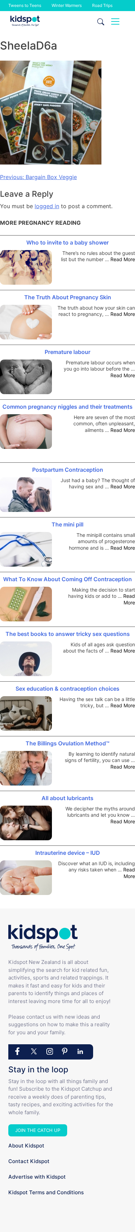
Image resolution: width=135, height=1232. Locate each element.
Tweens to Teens (24, 5)
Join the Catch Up (37, 1130)
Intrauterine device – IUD (67, 852)
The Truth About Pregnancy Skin (67, 297)
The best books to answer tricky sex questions (68, 633)
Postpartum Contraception (67, 469)
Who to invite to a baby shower (67, 242)
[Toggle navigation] (115, 21)
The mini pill (67, 524)
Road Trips (102, 5)
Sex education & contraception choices (67, 688)
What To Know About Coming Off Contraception (67, 579)
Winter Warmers (67, 5)
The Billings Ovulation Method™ (67, 743)
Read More (122, 259)
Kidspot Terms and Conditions (46, 1192)
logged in (47, 206)
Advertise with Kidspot (37, 1176)
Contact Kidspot (29, 1161)
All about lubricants (67, 798)
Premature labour (67, 351)
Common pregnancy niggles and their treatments (67, 406)
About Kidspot (26, 1145)
